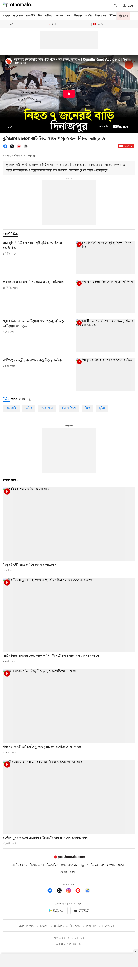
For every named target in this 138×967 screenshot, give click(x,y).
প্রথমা (121, 865)
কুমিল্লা (102, 408)
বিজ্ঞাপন (44, 926)
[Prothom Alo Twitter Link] (61, 891)
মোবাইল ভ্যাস (67, 872)
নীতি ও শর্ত (75, 926)
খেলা (68, 15)
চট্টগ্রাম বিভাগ (69, 408)
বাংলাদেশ (18, 15)
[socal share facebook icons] (6, 148)
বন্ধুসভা (84, 865)
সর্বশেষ (6, 15)
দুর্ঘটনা (28, 408)
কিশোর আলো (37, 865)
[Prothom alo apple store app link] (82, 911)
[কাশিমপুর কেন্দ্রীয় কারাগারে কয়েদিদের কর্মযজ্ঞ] (105, 374)
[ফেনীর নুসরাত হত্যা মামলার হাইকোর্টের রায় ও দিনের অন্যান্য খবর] (69, 797)
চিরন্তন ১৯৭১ (97, 865)
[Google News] (87, 891)
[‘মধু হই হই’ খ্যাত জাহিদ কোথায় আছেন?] (69, 524)
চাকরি (88, 15)
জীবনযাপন (100, 15)
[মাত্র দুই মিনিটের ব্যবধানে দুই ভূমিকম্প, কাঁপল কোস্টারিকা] (105, 257)
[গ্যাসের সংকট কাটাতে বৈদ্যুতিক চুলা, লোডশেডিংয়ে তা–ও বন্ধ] (69, 706)
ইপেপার (111, 865)
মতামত (59, 15)
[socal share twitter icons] (13, 148)
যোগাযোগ (91, 926)
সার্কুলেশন (59, 926)
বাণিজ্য (48, 15)
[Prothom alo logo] (69, 858)
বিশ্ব (40, 15)
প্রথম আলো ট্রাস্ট (69, 865)
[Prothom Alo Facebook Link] (51, 891)
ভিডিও (112, 15)
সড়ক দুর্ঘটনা (47, 408)
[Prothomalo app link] (56, 911)
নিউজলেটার (108, 926)
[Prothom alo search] (115, 6)
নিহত (87, 408)
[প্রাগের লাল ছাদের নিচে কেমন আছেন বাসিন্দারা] (105, 296)
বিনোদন (78, 15)
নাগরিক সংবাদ (19, 865)
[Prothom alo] (18, 5)
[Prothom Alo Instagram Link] (70, 891)
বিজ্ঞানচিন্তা (52, 865)
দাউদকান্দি (11, 408)
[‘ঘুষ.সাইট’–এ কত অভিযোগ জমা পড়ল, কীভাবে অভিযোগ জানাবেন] (105, 335)
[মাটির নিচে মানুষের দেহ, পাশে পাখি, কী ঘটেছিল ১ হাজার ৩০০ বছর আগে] (69, 615)
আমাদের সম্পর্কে (26, 926)
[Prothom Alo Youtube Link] (79, 891)
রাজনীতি (30, 15)
